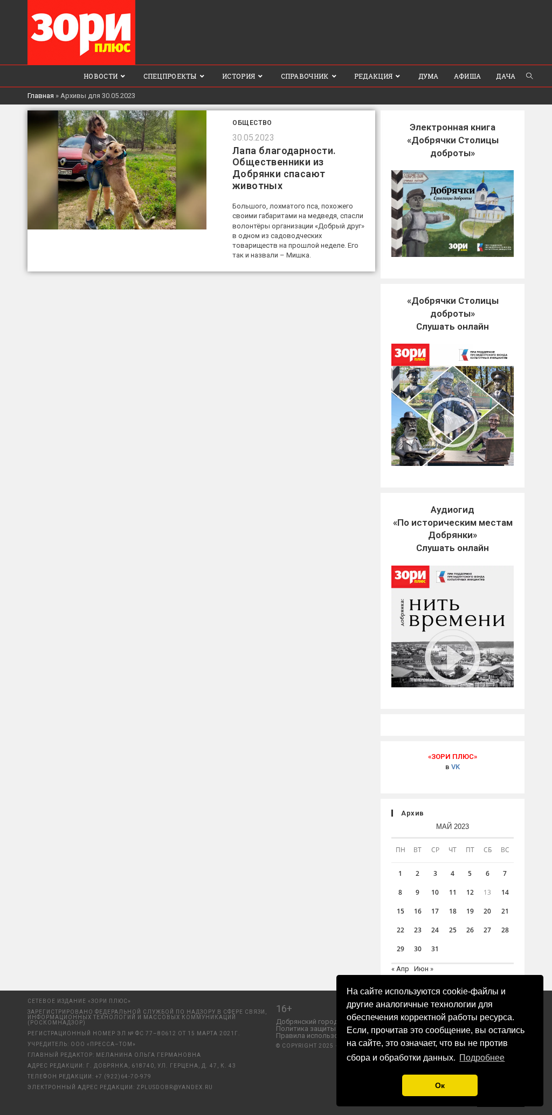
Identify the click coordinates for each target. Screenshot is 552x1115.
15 (400, 911)
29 (400, 948)
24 (435, 930)
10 (435, 892)
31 (435, 948)
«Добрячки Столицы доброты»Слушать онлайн (453, 313)
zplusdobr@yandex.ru (174, 1087)
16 (418, 911)
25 (453, 930)
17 (435, 911)
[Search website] (529, 76)
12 (470, 892)
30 (418, 948)
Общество (252, 123)
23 (418, 930)
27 (487, 930)
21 (505, 911)
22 (400, 930)
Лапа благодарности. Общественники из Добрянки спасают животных (284, 168)
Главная (40, 96)
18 (453, 911)
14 (505, 892)
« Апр (400, 969)
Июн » (423, 969)
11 (453, 892)
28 (505, 930)
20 (487, 911)
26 (470, 930)
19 (470, 911)
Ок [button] (440, 1085)
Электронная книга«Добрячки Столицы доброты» (453, 140)
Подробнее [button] (482, 1057)
